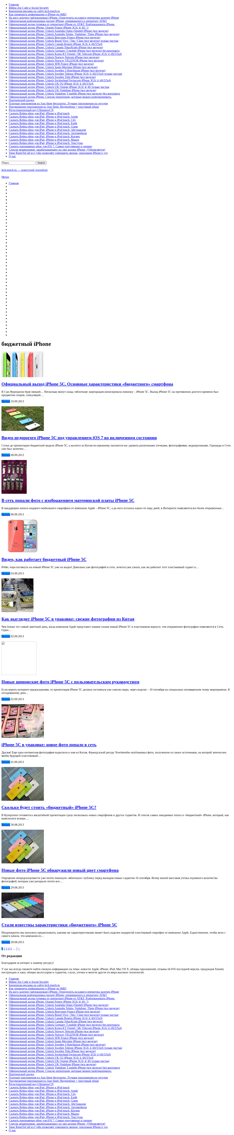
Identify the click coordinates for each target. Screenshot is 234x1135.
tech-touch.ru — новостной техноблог (24, 170)
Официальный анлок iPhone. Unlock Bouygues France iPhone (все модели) (54, 37)
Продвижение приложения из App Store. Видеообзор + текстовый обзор (54, 106)
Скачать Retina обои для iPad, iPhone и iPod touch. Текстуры (46, 143)
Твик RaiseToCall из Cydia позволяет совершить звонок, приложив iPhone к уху (58, 152)
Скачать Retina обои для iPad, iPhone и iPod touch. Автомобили (48, 133)
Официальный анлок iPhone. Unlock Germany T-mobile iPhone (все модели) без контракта (64, 50)
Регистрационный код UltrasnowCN (31, 110)
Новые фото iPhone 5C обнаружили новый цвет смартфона (60, 870)
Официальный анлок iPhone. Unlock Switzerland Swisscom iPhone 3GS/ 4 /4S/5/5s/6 (60, 80)
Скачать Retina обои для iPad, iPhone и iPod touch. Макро (44, 139)
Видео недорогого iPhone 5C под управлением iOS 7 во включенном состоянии (79, 437)
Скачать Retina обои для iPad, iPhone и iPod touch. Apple (43, 116)
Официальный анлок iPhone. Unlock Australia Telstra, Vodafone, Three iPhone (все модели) (64, 34)
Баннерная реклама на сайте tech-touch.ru (34, 11)
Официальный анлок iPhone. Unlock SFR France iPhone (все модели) (51, 63)
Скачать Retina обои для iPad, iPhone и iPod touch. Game (43, 126)
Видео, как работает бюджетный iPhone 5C (43, 559)
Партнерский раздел (21, 100)
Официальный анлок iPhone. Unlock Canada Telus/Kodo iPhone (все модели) (56, 47)
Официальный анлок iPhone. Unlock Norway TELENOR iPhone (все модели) (56, 60)
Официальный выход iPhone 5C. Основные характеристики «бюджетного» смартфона (87, 384)
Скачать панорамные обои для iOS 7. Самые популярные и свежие (50, 146)
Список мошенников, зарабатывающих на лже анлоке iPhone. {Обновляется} (57, 149)
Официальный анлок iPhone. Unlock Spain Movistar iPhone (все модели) (53, 67)
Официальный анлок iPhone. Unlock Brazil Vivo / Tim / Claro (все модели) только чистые (63, 40)
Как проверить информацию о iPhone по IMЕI (37, 14)
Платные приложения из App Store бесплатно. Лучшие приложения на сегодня (58, 103)
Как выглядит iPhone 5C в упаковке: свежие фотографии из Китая (67, 619)
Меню (5, 177)
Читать (5, 401)
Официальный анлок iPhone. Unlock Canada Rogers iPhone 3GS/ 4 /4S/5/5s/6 (55, 44)
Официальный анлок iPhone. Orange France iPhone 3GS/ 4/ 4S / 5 (48, 27)
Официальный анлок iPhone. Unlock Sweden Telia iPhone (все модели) (52, 77)
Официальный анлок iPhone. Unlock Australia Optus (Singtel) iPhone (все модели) (58, 30)
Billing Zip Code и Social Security (29, 7)
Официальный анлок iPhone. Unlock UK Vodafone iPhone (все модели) (52, 90)
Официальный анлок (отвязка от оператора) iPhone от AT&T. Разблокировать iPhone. (62, 24)
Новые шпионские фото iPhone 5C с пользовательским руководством (70, 681)
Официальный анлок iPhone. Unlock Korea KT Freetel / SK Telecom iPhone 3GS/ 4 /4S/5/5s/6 (65, 54)
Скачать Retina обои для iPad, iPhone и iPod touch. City (42, 120)
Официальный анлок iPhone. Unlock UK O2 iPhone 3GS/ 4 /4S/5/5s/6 (51, 83)
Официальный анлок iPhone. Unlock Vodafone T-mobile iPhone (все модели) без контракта (64, 93)
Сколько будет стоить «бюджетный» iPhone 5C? (48, 807)
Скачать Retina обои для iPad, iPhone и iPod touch (39, 113)
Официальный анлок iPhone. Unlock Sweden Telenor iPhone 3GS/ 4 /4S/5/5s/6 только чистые (65, 73)
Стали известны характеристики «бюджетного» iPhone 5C (59, 924)
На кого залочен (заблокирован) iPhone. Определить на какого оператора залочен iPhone (64, 17)
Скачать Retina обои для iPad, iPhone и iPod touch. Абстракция (47, 129)
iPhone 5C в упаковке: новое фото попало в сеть (49, 744)
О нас (12, 156)
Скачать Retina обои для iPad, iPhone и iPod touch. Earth (43, 123)
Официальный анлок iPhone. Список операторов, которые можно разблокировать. (60, 96)
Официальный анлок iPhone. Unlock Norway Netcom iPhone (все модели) (54, 57)
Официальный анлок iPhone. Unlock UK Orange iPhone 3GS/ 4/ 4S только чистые (59, 87)
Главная (14, 4)
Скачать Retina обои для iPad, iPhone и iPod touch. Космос (44, 136)
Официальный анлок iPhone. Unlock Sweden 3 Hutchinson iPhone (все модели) (57, 70)
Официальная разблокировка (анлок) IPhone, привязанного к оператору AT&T (58, 21)
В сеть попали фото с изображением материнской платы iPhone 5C (67, 500)
